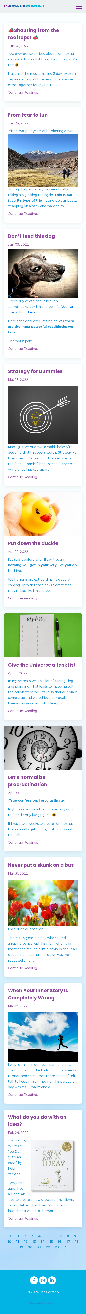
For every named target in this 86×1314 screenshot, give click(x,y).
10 (9, 1242)
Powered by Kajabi (43, 1303)
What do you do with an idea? (37, 1121)
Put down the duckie (33, 543)
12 (25, 1242)
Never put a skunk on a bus (41, 865)
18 (77, 1242)
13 (34, 1242)
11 (17, 1242)
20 (30, 1247)
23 (57, 1247)
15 (51, 1242)
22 (48, 1247)
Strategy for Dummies (35, 371)
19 (21, 1247)
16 (59, 1242)
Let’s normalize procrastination (27, 781)
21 (39, 1247)
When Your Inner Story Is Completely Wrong (38, 994)
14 (43, 1242)
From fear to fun (28, 115)
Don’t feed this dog (31, 236)
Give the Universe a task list (42, 665)
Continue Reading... (23, 92)
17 (68, 1242)
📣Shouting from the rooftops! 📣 (33, 34)
